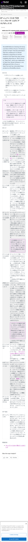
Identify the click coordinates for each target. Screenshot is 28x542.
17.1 (11, 37)
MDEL (18, 378)
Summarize (21, 33)
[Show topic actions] (25, 17)
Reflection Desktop (5, 37)
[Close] (26, 523)
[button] (14, 14)
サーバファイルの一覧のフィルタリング (17, 353)
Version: (3, 27)
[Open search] (21, 2)
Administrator (17, 37)
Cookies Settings (14, 534)
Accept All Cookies (14, 539)
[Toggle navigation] (25, 2)
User (25, 37)
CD (17, 154)
